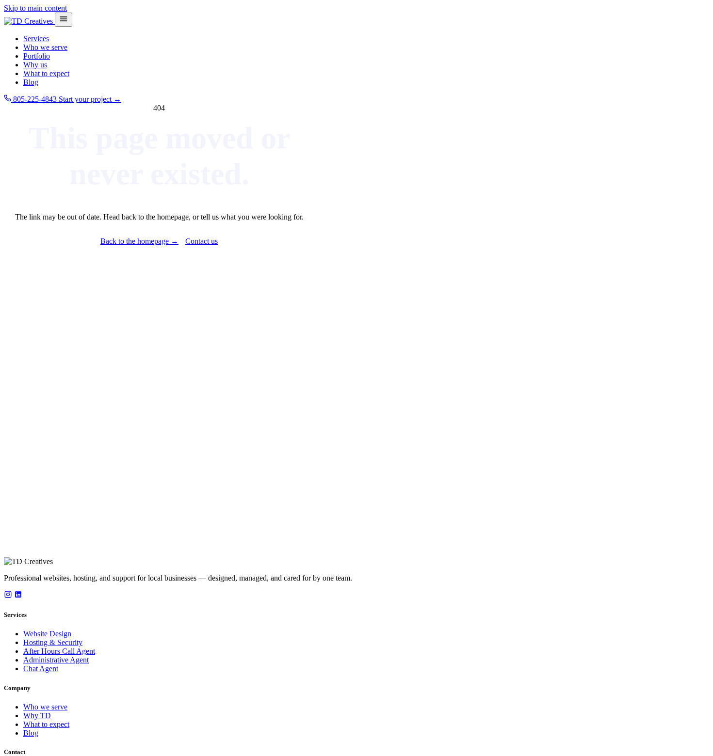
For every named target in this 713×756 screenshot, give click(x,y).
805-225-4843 (35, 99)
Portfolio (36, 56)
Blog (30, 82)
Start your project (90, 99)
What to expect (46, 73)
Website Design (47, 634)
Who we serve (45, 47)
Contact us (201, 241)
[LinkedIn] (18, 596)
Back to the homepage (139, 241)
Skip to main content (35, 8)
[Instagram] (8, 596)
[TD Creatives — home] (29, 21)
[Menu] (63, 20)
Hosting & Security (52, 642)
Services (36, 38)
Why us (35, 65)
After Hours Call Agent (59, 651)
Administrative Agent (56, 660)
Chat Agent (40, 668)
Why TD (37, 715)
